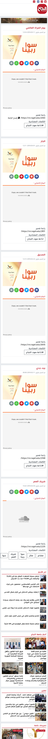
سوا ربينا (22, 555)
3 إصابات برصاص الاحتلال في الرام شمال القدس (21, 592)
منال (31, 555)
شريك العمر (13, 555)
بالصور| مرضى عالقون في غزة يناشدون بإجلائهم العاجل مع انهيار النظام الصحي (20, 705)
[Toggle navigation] (34, 1)
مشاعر (40, 555)
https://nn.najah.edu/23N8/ (33, 458)
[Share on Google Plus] (31, 63)
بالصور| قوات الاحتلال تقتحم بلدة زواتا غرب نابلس (20, 608)
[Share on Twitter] (26, 63)
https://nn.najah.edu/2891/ (33, 231)
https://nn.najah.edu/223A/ (33, 546)
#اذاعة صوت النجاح (34, 125)
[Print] (11, 63)
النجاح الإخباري (42, 9)
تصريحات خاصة (40, 725)
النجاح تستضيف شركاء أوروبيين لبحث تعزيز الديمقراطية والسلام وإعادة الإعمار (35, 679)
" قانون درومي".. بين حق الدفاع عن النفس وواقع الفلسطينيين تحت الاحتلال (19, 714)
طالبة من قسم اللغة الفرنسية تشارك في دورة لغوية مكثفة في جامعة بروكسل (36, 654)
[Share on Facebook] (36, 63)
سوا (4, 555)
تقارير (43, 690)
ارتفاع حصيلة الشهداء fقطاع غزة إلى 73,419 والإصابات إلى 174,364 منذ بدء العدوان (22, 577)
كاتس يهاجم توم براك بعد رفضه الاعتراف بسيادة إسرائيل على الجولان (21, 601)
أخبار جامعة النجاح (38, 634)
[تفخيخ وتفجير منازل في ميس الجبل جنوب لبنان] (43, 617)
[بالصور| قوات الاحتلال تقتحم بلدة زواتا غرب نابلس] (43, 609)
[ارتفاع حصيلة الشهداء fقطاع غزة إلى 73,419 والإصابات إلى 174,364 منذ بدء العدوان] (43, 578)
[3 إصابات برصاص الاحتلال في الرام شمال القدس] (43, 593)
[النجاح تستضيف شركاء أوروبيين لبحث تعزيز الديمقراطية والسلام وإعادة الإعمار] (35, 668)
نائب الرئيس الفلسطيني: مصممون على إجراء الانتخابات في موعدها (22, 585)
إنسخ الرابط (13, 117)
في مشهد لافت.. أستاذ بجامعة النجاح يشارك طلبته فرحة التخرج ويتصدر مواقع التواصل (20, 697)
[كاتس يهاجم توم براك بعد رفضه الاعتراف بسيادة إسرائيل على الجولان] (43, 601)
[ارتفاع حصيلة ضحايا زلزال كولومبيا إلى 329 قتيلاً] (43, 625)
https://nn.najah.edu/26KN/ (33, 344)
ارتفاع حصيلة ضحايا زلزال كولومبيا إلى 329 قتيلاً (21, 624)
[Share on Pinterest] (21, 63)
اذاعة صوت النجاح (35, 239)
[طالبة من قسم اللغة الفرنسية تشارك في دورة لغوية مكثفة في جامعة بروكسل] (35, 644)
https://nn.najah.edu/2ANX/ (33, 117)
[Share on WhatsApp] (16, 63)
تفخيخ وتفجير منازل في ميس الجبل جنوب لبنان (21, 616)
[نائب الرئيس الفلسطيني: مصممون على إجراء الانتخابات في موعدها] (43, 586)
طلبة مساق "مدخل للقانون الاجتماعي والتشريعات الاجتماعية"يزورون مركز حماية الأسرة (13, 679)
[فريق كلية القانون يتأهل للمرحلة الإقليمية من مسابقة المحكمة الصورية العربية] (12, 644)
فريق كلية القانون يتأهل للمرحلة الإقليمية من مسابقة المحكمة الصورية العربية (14, 654)
